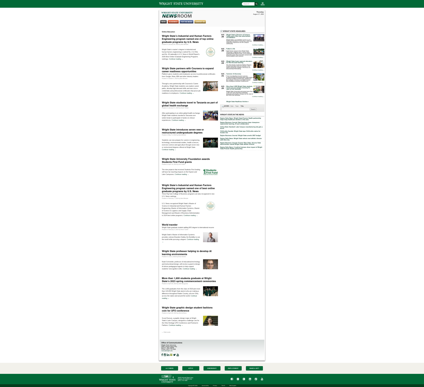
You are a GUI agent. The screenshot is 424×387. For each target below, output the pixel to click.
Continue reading (176, 59)
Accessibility (205, 385)
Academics (173, 22)
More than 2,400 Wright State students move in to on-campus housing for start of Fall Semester (239, 88)
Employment (233, 368)
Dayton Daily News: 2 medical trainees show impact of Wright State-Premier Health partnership (241, 147)
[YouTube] (178, 354)
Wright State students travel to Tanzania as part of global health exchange (190, 104)
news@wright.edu (167, 351)
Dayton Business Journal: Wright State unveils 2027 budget (240, 135)
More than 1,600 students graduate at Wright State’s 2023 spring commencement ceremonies (189, 279)
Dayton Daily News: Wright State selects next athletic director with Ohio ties (241, 139)
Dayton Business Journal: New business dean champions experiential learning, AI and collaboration (239, 123)
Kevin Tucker (185, 108)
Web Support (232, 385)
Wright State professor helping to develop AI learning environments (187, 252)
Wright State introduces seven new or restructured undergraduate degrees (183, 131)
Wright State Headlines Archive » (237, 101)
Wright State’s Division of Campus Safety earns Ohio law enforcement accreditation (238, 36)
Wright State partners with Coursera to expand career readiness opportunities (188, 70)
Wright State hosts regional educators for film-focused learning (239, 62)
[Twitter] (174, 354)
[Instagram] (165, 354)
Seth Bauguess (183, 283)
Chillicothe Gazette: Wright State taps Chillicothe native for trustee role (240, 131)
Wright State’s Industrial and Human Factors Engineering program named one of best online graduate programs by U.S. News (188, 188)
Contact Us (200, 22)
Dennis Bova (182, 313)
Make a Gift (254, 368)
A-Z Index (169, 368)
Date (231, 106)
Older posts (166, 332)
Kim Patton (182, 164)
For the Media (186, 22)
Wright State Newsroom (177, 15)
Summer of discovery (233, 74)
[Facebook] (162, 354)
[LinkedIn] (168, 354)
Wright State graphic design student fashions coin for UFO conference (187, 309)
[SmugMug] (171, 354)
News (163, 22)
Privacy (215, 385)
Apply (190, 368)
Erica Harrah (182, 256)
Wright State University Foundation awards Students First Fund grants (186, 160)
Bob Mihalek (184, 44)
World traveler (170, 224)
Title (242, 106)
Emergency (212, 368)
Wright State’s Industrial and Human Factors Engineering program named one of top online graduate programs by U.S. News (188, 39)
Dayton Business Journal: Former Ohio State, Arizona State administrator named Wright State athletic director (240, 143)
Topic (237, 106)
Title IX (223, 385)
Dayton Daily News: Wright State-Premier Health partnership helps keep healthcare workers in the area (240, 118)
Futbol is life (230, 49)
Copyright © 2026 (192, 385)
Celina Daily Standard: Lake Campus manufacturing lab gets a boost (241, 127)
